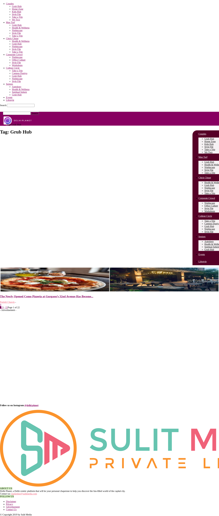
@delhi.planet (31, 405)
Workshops (17, 65)
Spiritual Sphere (19, 92)
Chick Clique (12, 38)
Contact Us (11, 509)
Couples (10, 3)
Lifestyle (10, 100)
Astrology (16, 86)
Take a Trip (17, 17)
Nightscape (17, 30)
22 (6, 307)
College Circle (13, 68)
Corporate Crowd (14, 54)
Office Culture (18, 60)
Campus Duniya (19, 73)
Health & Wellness (20, 27)
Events (9, 97)
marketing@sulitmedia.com (24, 493)
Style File (16, 14)
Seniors (9, 84)
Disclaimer (11, 501)
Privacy (9, 504)
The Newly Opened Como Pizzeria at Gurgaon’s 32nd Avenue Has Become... (46, 296)
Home (3, 124)
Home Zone (17, 9)
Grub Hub (17, 6)
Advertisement (13, 507)
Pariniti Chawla (7, 302)
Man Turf (10, 22)
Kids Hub (16, 11)
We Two (16, 19)
